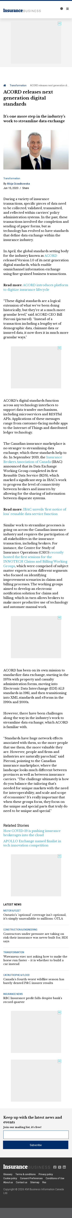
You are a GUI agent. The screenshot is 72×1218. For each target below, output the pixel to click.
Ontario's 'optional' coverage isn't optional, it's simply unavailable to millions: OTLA (34, 916)
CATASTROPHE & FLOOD (16, 975)
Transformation (18, 85)
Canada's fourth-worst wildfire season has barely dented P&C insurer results (33, 981)
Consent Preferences (31, 1178)
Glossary (7, 1174)
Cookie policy (10, 1178)
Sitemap (34, 1182)
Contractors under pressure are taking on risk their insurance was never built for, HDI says (35, 937)
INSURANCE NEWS (13, 994)
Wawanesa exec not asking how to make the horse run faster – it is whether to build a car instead (35, 960)
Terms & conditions (25, 1174)
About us (8, 1182)
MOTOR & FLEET (12, 910)
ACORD (50, 256)
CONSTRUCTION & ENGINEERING (20, 929)
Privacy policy (46, 1174)
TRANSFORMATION (13, 952)
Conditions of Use (55, 1178)
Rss (44, 1182)
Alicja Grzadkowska (18, 183)
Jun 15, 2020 (10, 188)
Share (25, 188)
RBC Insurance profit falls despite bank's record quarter (32, 999)
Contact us (21, 1182)
